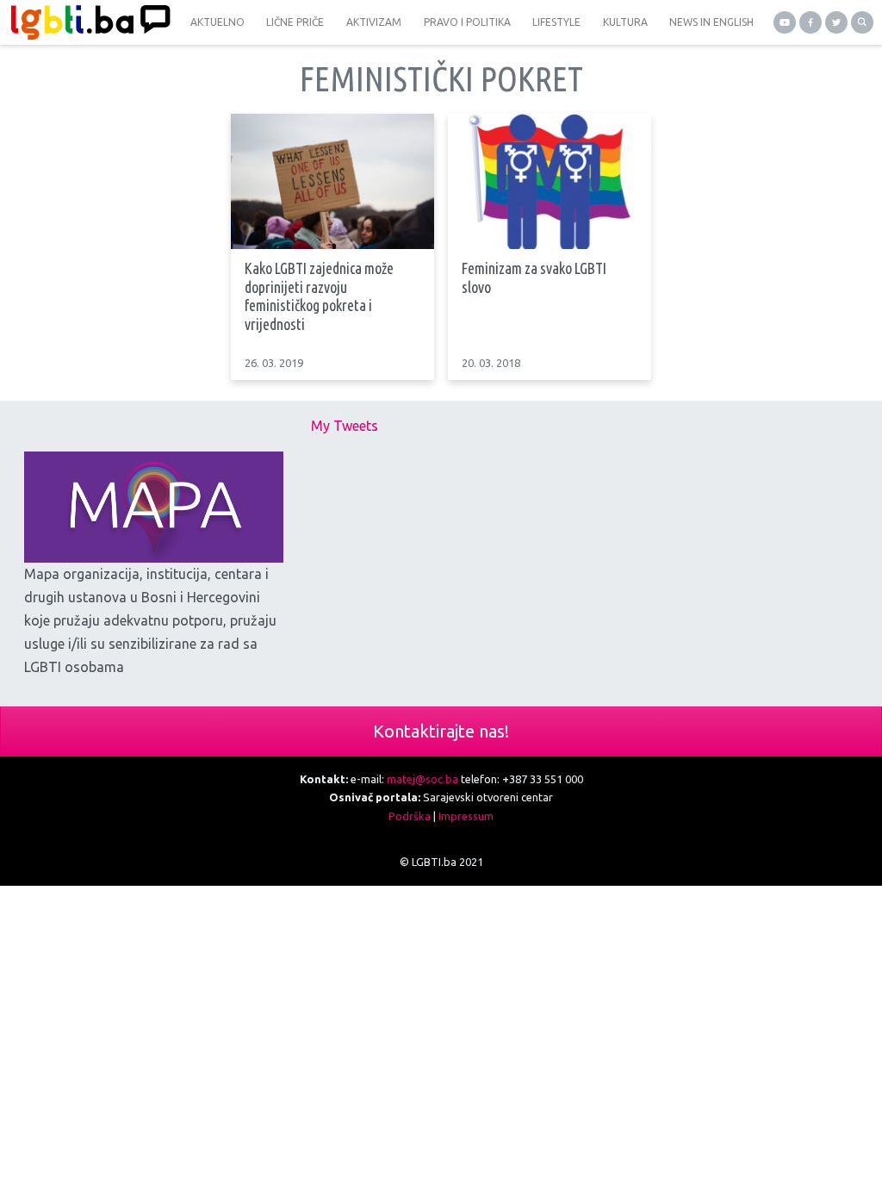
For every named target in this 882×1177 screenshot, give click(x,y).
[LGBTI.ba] (86, 22)
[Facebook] (810, 22)
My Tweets (344, 425)
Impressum (466, 816)
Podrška (409, 816)
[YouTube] (784, 22)
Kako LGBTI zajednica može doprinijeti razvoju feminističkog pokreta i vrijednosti (319, 296)
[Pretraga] (862, 22)
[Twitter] (836, 22)
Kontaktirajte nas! (441, 731)
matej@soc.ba (422, 779)
